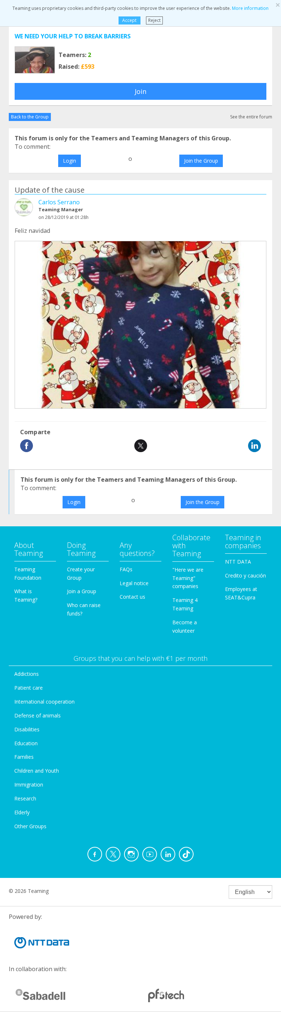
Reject (154, 20)
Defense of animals (37, 715)
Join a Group (81, 591)
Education (26, 743)
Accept (129, 20)
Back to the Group (30, 117)
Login (69, 160)
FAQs (126, 569)
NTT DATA (238, 561)
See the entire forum (251, 117)
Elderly (22, 812)
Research (25, 798)
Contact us (132, 596)
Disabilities (27, 729)
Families (24, 756)
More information (250, 8)
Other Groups (30, 826)
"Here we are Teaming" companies (187, 578)
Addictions (26, 673)
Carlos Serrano (59, 202)
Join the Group (201, 160)
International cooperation (44, 701)
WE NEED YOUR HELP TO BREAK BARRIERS (73, 36)
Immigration (28, 784)
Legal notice (134, 583)
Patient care (28, 687)
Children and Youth (36, 770)
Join (140, 91)
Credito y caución (245, 575)
